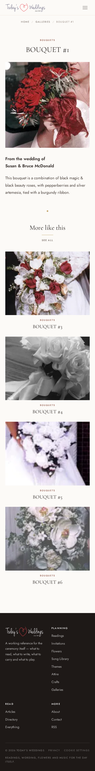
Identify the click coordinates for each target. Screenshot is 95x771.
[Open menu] (85, 7)
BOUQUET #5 (47, 497)
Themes (56, 666)
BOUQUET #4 (47, 412)
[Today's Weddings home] (25, 7)
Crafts (55, 681)
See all (47, 240)
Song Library (60, 658)
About (55, 711)
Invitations (58, 643)
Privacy (54, 750)
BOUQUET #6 (47, 582)
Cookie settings (77, 750)
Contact (56, 719)
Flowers (56, 651)
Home (25, 22)
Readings (57, 635)
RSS (54, 727)
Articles (10, 711)
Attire (55, 674)
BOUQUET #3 (47, 327)
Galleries (43, 22)
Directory (11, 719)
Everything (12, 727)
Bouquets (47, 40)
